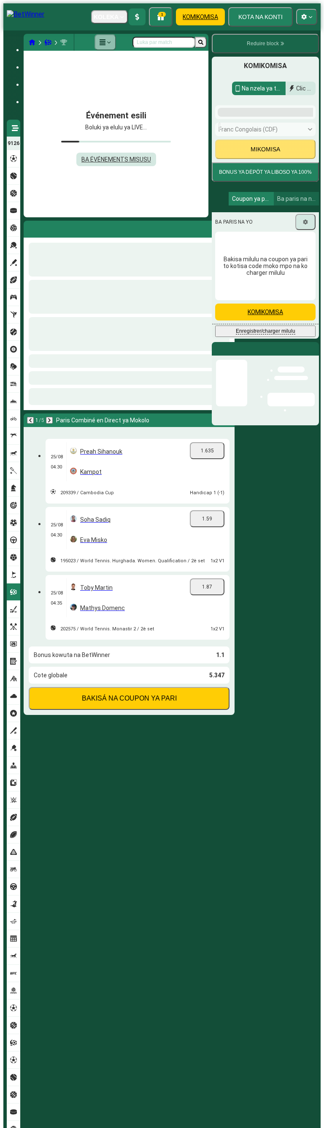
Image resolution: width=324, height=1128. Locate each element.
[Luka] (201, 42)
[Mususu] (105, 42)
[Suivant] (52, 227)
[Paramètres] (305, 345)
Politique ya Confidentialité (250, 272)
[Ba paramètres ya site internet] (306, 17)
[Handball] (48, 42)
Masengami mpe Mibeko (272, 267)
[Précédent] (30, 227)
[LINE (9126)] (32, 42)
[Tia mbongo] (137, 16)
